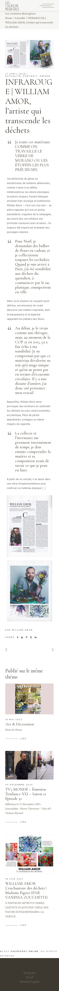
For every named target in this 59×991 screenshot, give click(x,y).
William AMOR (22, 630)
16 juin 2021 (14, 879)
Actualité (20, 18)
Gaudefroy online (25, 951)
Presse (45, 76)
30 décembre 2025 (19, 785)
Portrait (30, 76)
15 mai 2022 (14, 719)
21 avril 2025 (15, 74)
